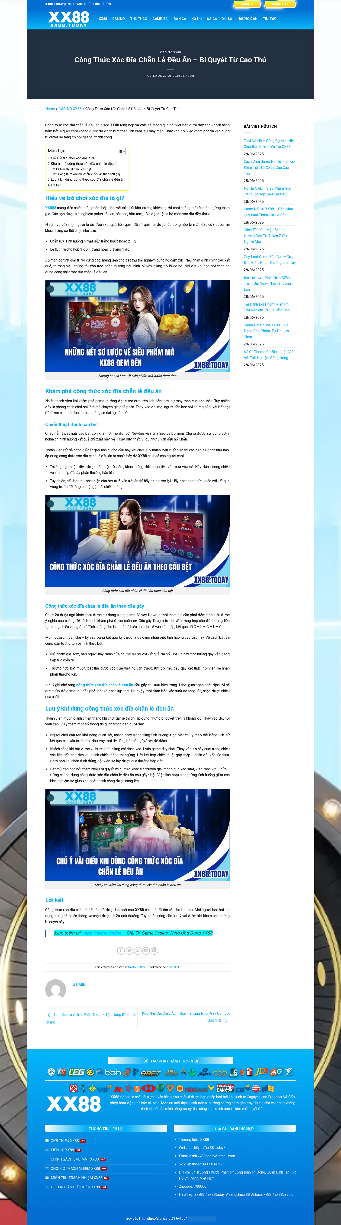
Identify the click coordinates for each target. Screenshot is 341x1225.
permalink (173, 967)
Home (50, 109)
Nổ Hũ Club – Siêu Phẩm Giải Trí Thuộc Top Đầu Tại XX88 (267, 191)
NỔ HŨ (196, 19)
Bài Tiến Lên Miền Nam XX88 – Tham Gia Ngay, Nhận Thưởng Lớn (269, 283)
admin (190, 75)
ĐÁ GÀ (212, 19)
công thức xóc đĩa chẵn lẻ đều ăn (104, 685)
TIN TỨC (270, 19)
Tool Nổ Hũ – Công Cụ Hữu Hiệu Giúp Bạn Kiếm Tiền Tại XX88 (270, 144)
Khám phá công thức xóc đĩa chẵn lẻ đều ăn (84, 164)
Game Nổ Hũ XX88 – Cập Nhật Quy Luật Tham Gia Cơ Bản (268, 212)
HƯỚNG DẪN (248, 19)
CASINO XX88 (170, 52)
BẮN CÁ (180, 19)
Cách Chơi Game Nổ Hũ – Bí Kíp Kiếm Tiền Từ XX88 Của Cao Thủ (269, 167)
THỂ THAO (138, 19)
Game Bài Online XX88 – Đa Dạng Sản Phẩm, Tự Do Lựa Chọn (266, 331)
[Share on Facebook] (121, 951)
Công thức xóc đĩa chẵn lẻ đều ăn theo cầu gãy (89, 174)
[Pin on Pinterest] (146, 951)
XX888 (50, 208)
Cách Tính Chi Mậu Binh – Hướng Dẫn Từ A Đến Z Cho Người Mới (266, 236)
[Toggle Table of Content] (119, 151)
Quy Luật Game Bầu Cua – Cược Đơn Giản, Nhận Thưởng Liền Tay (270, 260)
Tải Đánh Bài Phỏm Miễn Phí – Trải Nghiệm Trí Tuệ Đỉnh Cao (268, 307)
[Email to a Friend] (138, 951)
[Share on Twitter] (129, 951)
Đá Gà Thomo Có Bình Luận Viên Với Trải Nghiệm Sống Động (270, 355)
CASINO (118, 19)
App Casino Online (102, 933)
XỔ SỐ (227, 19)
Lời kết (56, 185)
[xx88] (68, 19)
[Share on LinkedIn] (154, 951)
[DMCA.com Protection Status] (202, 1219)
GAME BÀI (160, 19)
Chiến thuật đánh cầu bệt (74, 169)
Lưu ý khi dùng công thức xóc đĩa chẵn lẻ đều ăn (88, 180)
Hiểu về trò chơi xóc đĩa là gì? (73, 158)
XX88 (103, 19)
